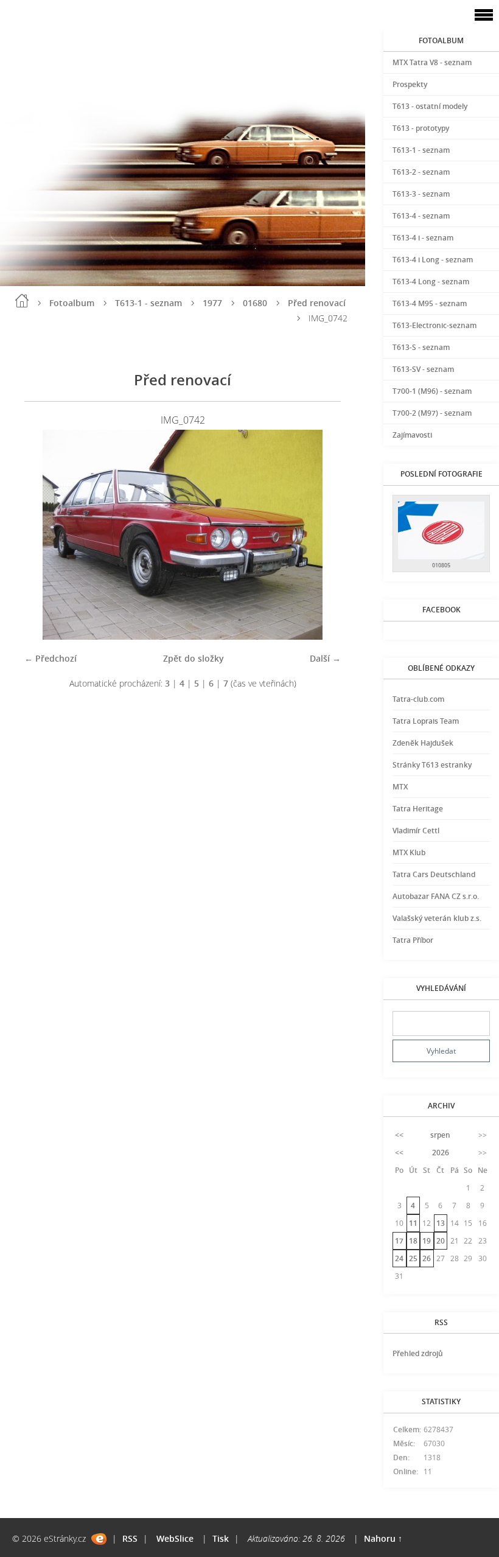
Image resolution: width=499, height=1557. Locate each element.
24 (399, 1258)
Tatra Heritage (418, 808)
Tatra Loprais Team (426, 721)
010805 (441, 565)
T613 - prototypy (421, 128)
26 (426, 1258)
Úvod (22, 300)
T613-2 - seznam (421, 172)
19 (426, 1241)
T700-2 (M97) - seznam (432, 413)
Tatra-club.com (418, 699)
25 (413, 1258)
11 (413, 1223)
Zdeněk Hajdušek (423, 743)
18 (413, 1241)
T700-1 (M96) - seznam (432, 391)
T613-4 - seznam (421, 216)
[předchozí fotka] (44, 535)
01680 (255, 303)
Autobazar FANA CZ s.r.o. (436, 896)
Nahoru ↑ (383, 1538)
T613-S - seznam (421, 347)
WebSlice (175, 1538)
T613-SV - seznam (423, 369)
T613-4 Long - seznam (431, 281)
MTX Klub (409, 852)
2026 (440, 1152)
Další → (325, 658)
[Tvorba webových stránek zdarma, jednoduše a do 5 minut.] (98, 1539)
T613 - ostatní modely (430, 106)
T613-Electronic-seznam (434, 325)
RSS (130, 1538)
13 (440, 1223)
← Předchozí (50, 658)
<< (399, 1135)
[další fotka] (321, 535)
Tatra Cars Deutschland (434, 874)
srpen (440, 1135)
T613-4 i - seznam (423, 238)
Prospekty (410, 84)
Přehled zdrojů (418, 1353)
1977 (212, 303)
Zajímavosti (412, 435)
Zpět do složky (193, 658)
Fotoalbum (71, 303)
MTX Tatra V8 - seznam (432, 62)
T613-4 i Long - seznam (433, 259)
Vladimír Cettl (416, 830)
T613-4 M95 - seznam (430, 303)
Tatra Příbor (413, 940)
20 (440, 1241)
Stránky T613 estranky (432, 765)
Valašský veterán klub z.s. (437, 918)
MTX (400, 787)
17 (399, 1241)
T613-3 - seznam (421, 194)
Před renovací (317, 303)
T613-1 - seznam (148, 303)
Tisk (220, 1538)
